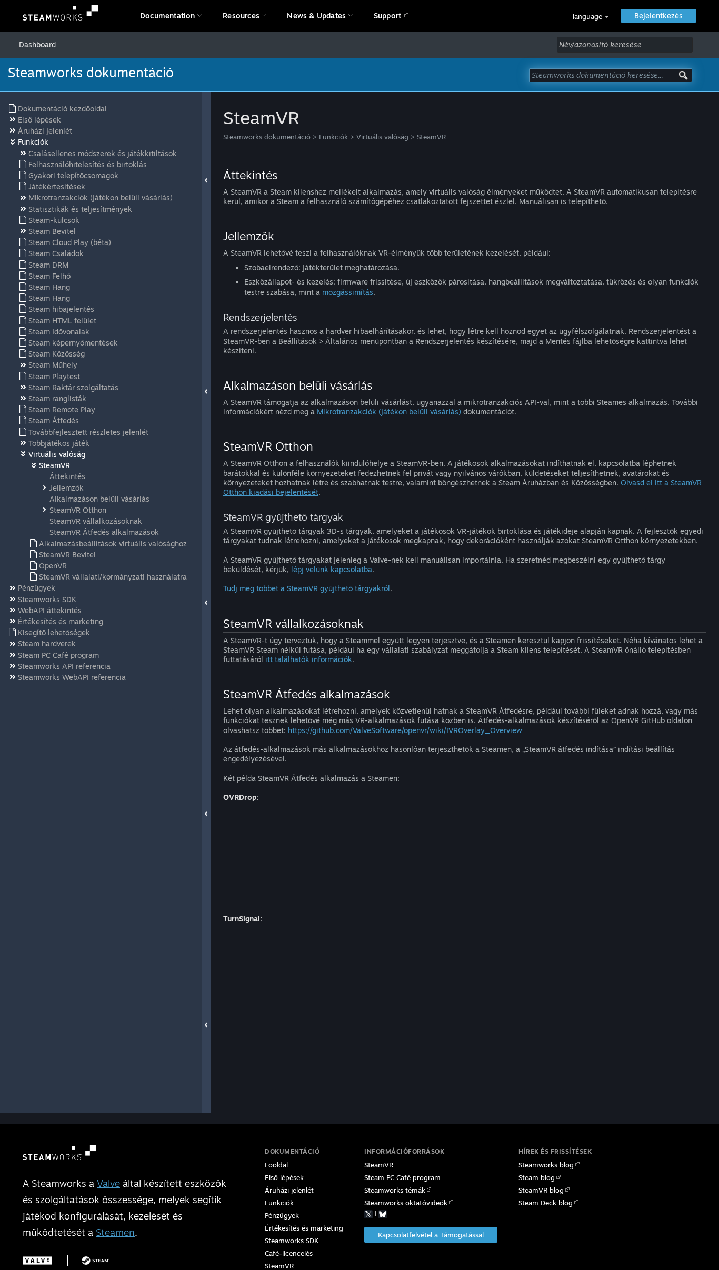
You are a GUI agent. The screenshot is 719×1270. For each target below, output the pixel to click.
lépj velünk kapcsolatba (331, 569)
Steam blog (536, 1177)
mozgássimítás (347, 292)
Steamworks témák (394, 1190)
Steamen (115, 1232)
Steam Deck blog (545, 1202)
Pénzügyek (282, 1215)
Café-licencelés (289, 1253)
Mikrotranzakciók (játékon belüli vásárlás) (389, 411)
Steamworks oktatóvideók (405, 1202)
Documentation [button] (167, 15)
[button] (591, 16)
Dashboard (37, 44)
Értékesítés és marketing (304, 1228)
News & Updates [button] (316, 15)
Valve (108, 1183)
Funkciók (333, 137)
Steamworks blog (546, 1165)
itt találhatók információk (308, 659)
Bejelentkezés (658, 15)
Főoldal (276, 1165)
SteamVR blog (541, 1190)
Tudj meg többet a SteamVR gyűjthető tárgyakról (306, 588)
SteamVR (431, 137)
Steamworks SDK (291, 1240)
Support (387, 15)
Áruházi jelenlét (289, 1190)
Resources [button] (241, 15)
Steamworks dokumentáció (267, 137)
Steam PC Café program (402, 1177)
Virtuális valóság (382, 137)
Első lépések (284, 1177)
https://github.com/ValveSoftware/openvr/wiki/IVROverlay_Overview (405, 730)
